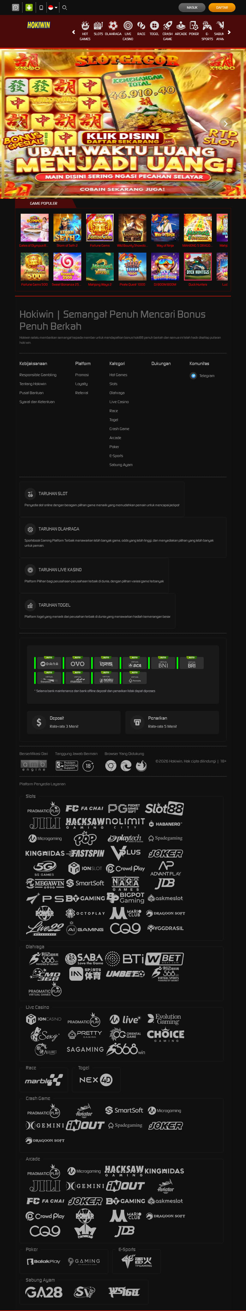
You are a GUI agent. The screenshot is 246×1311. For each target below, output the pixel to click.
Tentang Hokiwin (33, 383)
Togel (154, 34)
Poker (194, 34)
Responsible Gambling (38, 374)
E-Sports (207, 36)
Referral (81, 392)
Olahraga (113, 34)
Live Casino (128, 36)
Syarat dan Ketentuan (37, 401)
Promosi (82, 374)
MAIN (38, 227)
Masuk (192, 7)
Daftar (222, 7)
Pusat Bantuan (32, 392)
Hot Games (85, 36)
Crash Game (167, 36)
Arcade (181, 34)
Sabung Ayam (220, 36)
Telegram (207, 375)
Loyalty (81, 383)
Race (141, 34)
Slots (98, 34)
